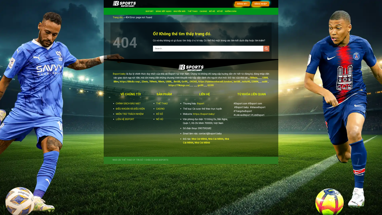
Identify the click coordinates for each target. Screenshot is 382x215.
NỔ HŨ (159, 119)
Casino (203, 11)
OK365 (193, 81)
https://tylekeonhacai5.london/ (215, 81)
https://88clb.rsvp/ (130, 81)
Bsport (150, 11)
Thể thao (192, 11)
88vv (116, 81)
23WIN (254, 81)
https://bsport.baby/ (204, 114)
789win (253, 77)
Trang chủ (118, 17)
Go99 (184, 81)
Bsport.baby (119, 73)
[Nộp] (266, 49)
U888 (265, 77)
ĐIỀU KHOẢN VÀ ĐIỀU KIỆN (130, 108)
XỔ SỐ (159, 114)
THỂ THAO (162, 103)
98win (161, 81)
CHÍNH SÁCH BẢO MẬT (128, 103)
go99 (200, 85)
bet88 (237, 81)
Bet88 (177, 81)
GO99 (210, 85)
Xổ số (220, 11)
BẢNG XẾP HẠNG (163, 11)
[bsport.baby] (128, 4)
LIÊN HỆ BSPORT (125, 119)
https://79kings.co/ (179, 85)
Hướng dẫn (230, 11)
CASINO (160, 108)
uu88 (264, 81)
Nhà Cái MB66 (199, 139)
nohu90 (246, 81)
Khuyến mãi (180, 11)
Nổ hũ (212, 11)
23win (144, 81)
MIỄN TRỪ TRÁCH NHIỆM (129, 114)
